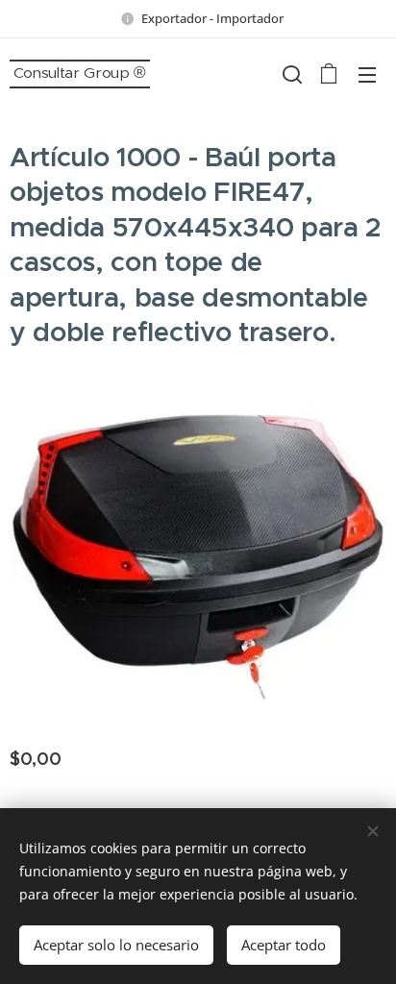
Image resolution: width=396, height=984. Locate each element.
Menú (367, 74)
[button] (290, 74)
